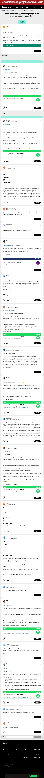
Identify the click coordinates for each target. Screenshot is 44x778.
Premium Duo (35, 752)
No (27, 776)
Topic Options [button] (4, 55)
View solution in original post (8, 103)
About (4, 749)
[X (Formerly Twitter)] (7, 765)
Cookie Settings (20, 773)
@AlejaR (32, 396)
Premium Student (36, 757)
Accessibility (29, 773)
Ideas (27, 7)
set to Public (38, 613)
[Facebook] (11, 765)
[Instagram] (4, 765)
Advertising (15, 754)
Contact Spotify (26, 757)
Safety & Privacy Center (8, 773)
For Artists (15, 749)
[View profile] (4, 27)
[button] (40, 27)
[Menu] (41, 7)
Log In (38, 7)
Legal (3, 773)
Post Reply (37, 736)
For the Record (6, 754)
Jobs (4, 752)
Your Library (15, 10)
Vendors (14, 760)
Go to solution (22, 22)
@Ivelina (24, 468)
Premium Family (36, 754)
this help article (20, 388)
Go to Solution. (10, 45)
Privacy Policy (15, 773)
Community (7, 7)
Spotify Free (35, 760)
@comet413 (9, 605)
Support (24, 749)
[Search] (34, 7)
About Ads (25, 773)
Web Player (25, 752)
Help (16, 7)
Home (8, 10)
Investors (14, 757)
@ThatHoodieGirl (7, 245)
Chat (21, 7)
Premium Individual (36, 749)
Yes (32, 776)
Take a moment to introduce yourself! (21, 101)
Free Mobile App (26, 754)
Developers (15, 752)
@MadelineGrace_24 (11, 310)
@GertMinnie (7, 69)
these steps (39, 2)
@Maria (24, 676)
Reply (37, 51)
